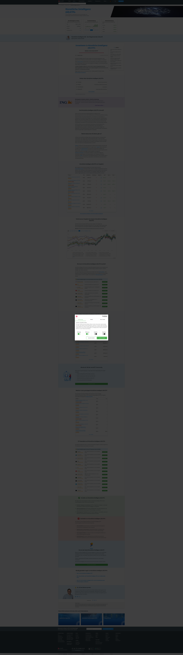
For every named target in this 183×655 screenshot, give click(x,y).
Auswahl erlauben (91, 337)
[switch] (87, 334)
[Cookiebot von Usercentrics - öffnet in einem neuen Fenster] (103, 316)
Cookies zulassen (102, 337)
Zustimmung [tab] (80, 319)
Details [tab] (91, 319)
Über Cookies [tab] (102, 319)
